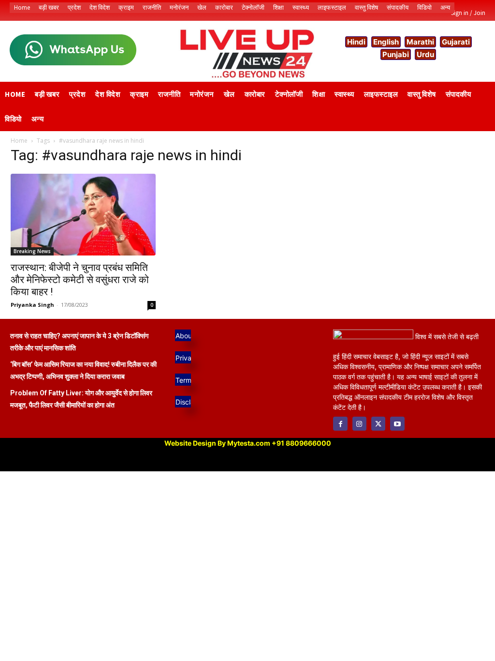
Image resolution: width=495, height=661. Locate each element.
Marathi (420, 41)
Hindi (356, 41)
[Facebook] (340, 424)
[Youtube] (397, 424)
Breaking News (32, 251)
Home (19, 140)
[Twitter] (378, 424)
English (386, 41)
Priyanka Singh (32, 304)
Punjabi (395, 54)
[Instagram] (359, 424)
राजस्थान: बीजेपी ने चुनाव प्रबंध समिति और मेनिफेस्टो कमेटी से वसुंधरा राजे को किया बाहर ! (80, 280)
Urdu (425, 54)
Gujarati (456, 41)
